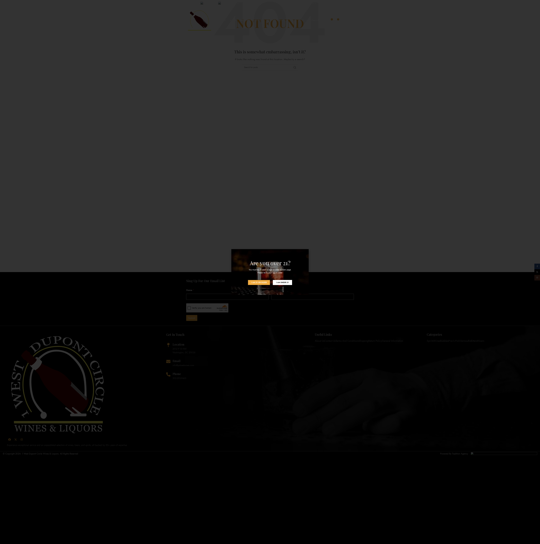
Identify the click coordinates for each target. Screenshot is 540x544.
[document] (270, 272)
